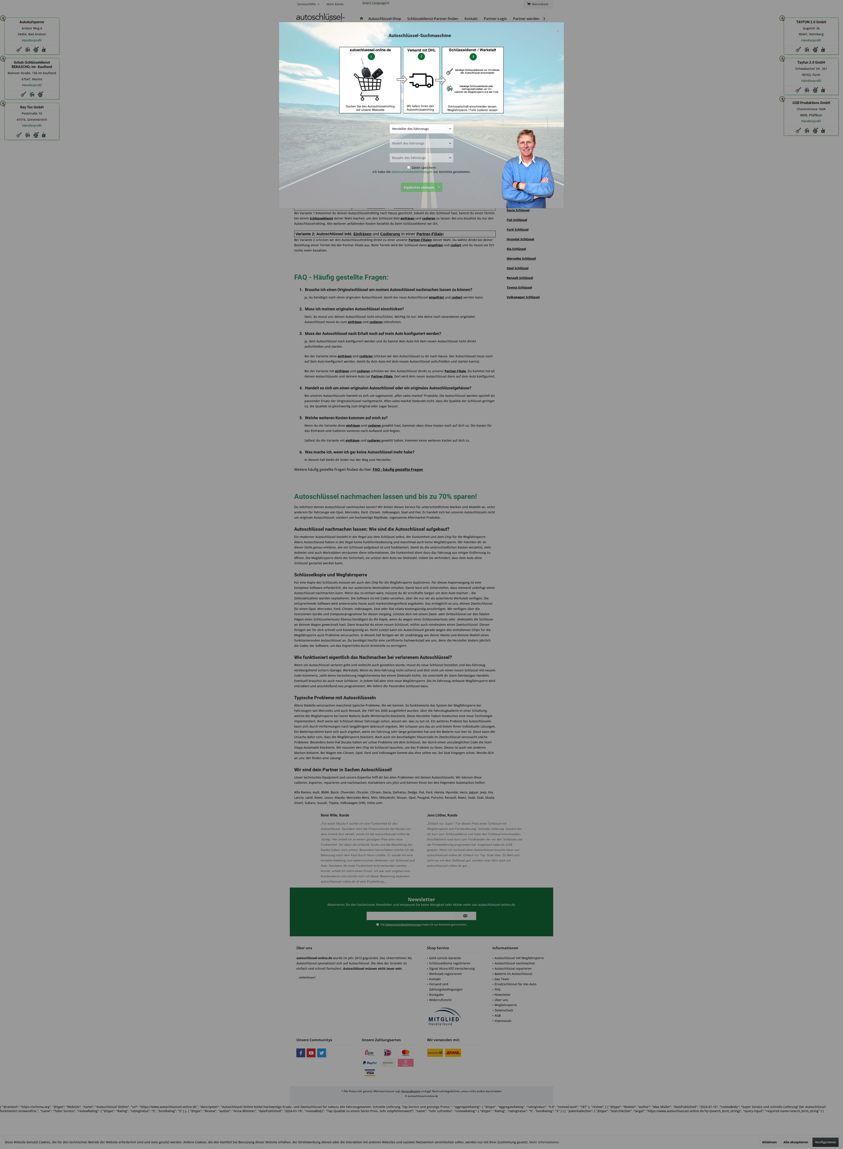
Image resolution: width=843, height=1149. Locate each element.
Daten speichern (423, 167)
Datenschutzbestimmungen (412, 172)
